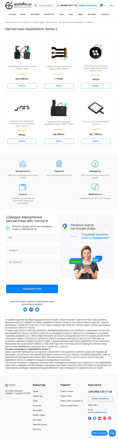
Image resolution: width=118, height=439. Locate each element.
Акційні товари (39, 415)
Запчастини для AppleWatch (71, 22)
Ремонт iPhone (66, 391)
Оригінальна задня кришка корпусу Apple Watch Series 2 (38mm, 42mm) (95, 68)
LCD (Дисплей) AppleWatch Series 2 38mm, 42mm (22, 68)
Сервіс (35, 391)
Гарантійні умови (40, 424)
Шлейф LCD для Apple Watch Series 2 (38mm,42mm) (58, 68)
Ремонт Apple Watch (69, 406)
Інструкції (37, 406)
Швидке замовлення (87, 5)
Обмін (35, 401)
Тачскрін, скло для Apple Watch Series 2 (96, 123)
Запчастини (51, 22)
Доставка (37, 420)
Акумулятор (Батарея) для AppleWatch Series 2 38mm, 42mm (59, 123)
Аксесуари (37, 410)
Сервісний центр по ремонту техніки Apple (24, 22)
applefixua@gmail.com (97, 412)
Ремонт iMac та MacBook (71, 401)
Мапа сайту (93, 405)
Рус (105, 5)
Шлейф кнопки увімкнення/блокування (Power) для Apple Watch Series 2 (22, 124)
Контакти (37, 429)
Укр (111, 5)
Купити (22, 86)
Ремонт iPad (65, 396)
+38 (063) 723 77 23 (68, 6)
